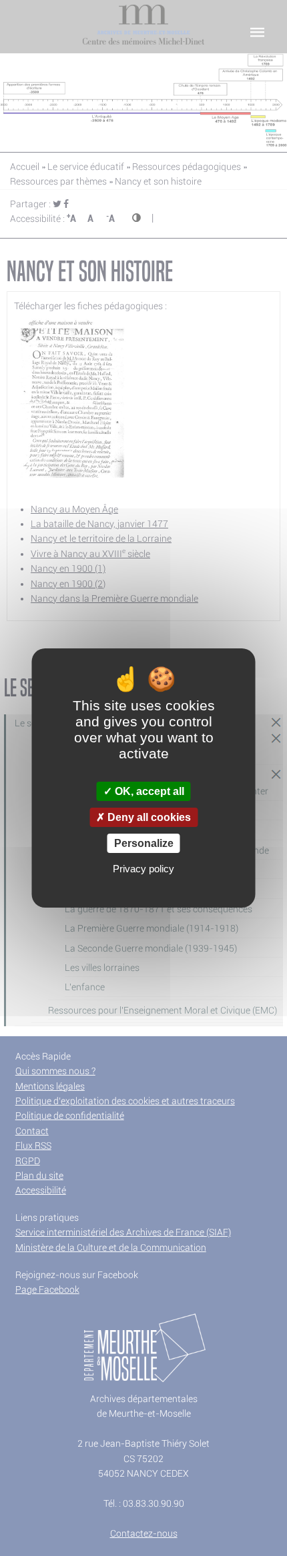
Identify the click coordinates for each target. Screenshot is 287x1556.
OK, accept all (148, 791)
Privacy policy (143, 868)
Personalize (144, 843)
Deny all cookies (148, 817)
